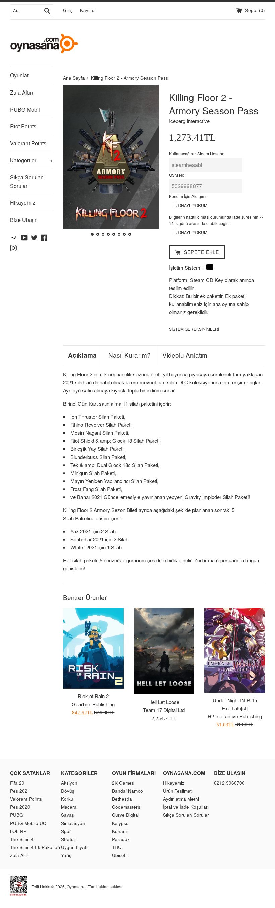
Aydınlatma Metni (181, 799)
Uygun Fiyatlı (74, 847)
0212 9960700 (229, 783)
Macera (69, 807)
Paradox (121, 839)
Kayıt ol (88, 10)
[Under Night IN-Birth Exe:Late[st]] (234, 650)
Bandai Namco (127, 791)
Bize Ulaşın (24, 220)
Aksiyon (69, 783)
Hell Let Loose (163, 701)
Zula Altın (21, 92)
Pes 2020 (20, 807)
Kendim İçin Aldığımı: (188, 196)
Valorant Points (28, 143)
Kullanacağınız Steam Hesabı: (196, 153)
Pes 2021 (20, 791)
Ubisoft (119, 855)
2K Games (123, 783)
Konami (120, 831)
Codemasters (126, 807)
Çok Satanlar (30, 773)
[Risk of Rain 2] (93, 648)
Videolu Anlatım (184, 355)
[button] (70, 161)
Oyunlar (19, 75)
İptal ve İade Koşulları (186, 807)
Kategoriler (31, 160)
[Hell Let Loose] (164, 651)
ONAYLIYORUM (192, 205)
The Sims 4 (22, 839)
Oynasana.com (184, 773)
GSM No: (177, 175)
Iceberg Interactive (189, 120)
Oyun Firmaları (134, 773)
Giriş (68, 10)
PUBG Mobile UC (28, 823)
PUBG (16, 815)
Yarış (66, 855)
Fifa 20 (17, 783)
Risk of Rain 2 (93, 696)
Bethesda (122, 799)
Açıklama (82, 355)
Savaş (67, 815)
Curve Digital (125, 815)
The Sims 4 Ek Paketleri (35, 847)
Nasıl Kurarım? (129, 355)
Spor (66, 831)
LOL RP (18, 831)
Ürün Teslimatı (178, 791)
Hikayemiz (22, 202)
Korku (67, 799)
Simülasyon (73, 823)
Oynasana (76, 886)
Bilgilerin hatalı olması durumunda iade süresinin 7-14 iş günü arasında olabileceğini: (216, 220)
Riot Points (23, 126)
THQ (117, 847)
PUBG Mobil (25, 109)
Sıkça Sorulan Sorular (27, 181)
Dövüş (67, 791)
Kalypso (120, 823)
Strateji (68, 839)
